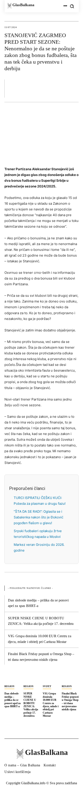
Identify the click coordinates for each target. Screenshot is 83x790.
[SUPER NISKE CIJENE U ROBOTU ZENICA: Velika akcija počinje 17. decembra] (31, 677)
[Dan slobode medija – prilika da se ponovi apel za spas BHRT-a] (12, 677)
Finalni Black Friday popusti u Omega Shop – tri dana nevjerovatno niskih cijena (70, 701)
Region (9, 686)
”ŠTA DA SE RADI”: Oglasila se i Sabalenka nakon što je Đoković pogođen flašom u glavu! (38, 517)
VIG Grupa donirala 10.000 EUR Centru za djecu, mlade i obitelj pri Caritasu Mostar (50, 704)
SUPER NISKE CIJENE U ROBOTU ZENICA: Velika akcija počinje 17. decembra (30, 704)
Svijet (47, 686)
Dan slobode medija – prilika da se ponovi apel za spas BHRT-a (12, 700)
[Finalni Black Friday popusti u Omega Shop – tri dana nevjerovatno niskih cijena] (70, 677)
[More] (74, 88)
